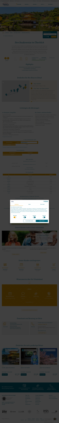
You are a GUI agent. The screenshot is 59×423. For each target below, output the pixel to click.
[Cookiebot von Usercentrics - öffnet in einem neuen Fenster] (44, 201)
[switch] (24, 217)
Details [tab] (29, 204)
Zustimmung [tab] (16, 204)
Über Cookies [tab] (42, 204)
